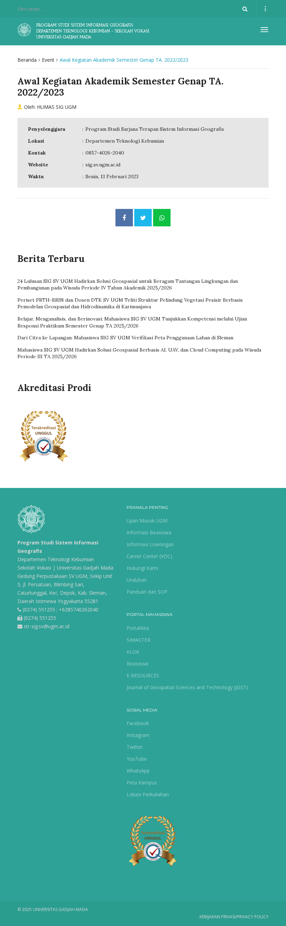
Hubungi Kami (142, 568)
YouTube (137, 758)
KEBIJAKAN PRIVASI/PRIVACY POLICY (234, 917)
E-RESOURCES (143, 675)
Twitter (135, 747)
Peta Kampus (142, 782)
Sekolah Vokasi (34, 567)
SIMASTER (138, 640)
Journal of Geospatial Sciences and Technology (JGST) (187, 687)
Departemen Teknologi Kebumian (55, 559)
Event (48, 60)
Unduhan (137, 580)
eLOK (133, 651)
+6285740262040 (78, 609)
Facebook (138, 723)
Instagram (138, 735)
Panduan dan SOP (147, 591)
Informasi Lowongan (150, 544)
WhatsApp (138, 770)
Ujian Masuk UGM (147, 520)
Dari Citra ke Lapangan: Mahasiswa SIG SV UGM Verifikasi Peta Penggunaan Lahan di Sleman (125, 337)
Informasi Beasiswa (149, 532)
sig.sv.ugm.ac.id (102, 164)
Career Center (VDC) (149, 556)
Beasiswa (137, 663)
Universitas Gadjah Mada (85, 567)
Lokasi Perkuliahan (148, 794)
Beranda (27, 60)
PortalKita (138, 628)
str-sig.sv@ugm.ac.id (46, 626)
